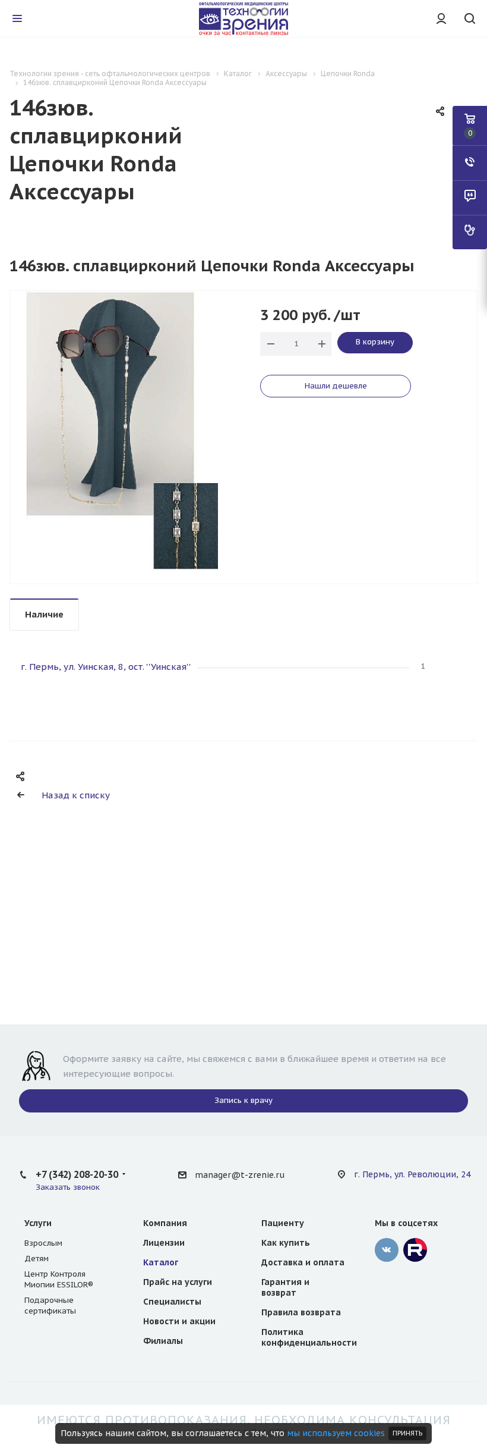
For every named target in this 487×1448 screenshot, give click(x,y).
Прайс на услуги (177, 1282)
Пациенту (282, 1223)
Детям (36, 1258)
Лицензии (164, 1242)
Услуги (38, 1223)
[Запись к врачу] (470, 232)
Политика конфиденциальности (309, 1337)
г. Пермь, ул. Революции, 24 (412, 1174)
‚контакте (387, 1250)
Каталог (160, 1262)
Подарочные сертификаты (50, 1305)
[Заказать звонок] (470, 163)
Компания (165, 1223)
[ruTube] (415, 1250)
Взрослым (43, 1243)
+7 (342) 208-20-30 (77, 1174)
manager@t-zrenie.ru (239, 1175)
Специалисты (172, 1301)
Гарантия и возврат (285, 1287)
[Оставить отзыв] (470, 197)
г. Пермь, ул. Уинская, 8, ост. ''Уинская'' (106, 666)
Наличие (44, 614)
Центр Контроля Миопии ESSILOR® (58, 1279)
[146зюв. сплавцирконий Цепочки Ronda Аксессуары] (121, 429)
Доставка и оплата (302, 1262)
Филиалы (163, 1341)
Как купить (285, 1242)
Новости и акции (179, 1321)
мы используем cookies (336, 1433)
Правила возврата (301, 1312)
